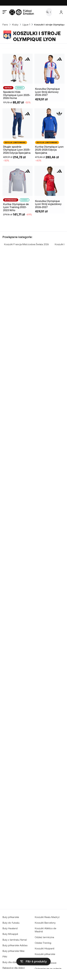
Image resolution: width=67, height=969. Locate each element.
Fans (5, 24)
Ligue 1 (26, 24)
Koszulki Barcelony (45, 922)
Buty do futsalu (10, 922)
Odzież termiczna (44, 937)
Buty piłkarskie (10, 917)
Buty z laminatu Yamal (14, 939)
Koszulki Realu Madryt (47, 917)
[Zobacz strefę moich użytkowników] (61, 12)
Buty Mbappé (10, 933)
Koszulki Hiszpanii (44, 948)
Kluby (15, 24)
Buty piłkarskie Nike (13, 950)
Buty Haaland (10, 928)
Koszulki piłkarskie (45, 954)
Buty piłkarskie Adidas (15, 945)
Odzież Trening (43, 942)
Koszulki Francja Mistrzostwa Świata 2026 (26, 244)
